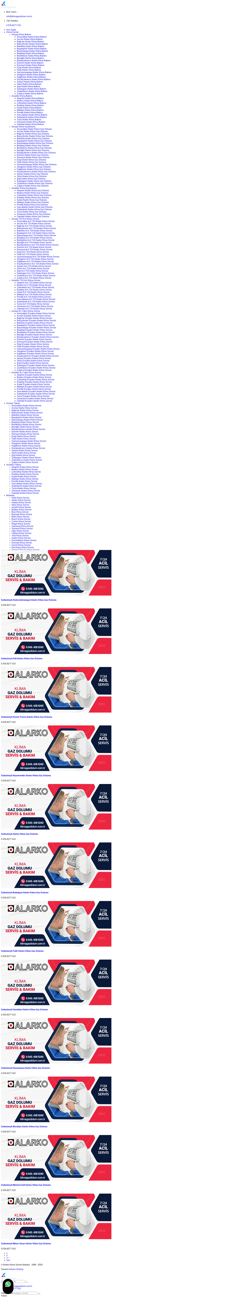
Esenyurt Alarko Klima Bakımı (30, 65)
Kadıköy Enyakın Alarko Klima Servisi (34, 382)
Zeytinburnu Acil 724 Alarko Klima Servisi (36, 275)
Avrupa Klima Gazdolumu (23, 127)
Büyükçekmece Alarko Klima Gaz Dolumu (36, 153)
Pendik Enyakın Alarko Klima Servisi (34, 389)
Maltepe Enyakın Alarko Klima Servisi (34, 387)
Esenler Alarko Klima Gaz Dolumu (33, 155)
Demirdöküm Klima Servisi (24, 540)
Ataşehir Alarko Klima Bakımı (30, 98)
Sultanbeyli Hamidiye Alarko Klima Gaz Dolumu (24, 1009)
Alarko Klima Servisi (21, 500)
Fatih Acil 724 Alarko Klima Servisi (33, 254)
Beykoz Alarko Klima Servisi (25, 469)
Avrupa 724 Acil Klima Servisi (25, 219)
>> (7, 1258)
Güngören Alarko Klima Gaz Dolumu (34, 167)
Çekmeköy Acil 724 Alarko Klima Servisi (35, 287)
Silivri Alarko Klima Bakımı (29, 84)
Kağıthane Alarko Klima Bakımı (31, 77)
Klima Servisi (12, 32)
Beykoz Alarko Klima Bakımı (30, 101)
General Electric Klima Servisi (25, 550)
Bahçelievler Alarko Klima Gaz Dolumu (35, 136)
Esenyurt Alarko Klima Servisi (25, 434)
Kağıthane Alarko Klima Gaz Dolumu (34, 169)
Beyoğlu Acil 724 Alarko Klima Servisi (34, 242)
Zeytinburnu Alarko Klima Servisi (27, 460)
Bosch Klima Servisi (21, 519)
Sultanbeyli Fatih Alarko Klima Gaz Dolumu (22, 951)
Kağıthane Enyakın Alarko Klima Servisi (35, 353)
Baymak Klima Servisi (22, 514)
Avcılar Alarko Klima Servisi (24, 408)
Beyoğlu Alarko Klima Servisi (25, 427)
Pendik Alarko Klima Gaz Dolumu (32, 205)
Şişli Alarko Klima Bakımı (28, 86)
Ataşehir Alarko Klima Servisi (25, 467)
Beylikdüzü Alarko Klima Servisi (26, 424)
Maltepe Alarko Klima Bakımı (30, 110)
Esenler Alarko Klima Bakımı (30, 63)
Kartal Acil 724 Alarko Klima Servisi (33, 292)
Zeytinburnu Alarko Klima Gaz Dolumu (35, 183)
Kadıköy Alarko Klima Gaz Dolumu (33, 197)
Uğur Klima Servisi (20, 531)
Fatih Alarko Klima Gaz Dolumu (31, 162)
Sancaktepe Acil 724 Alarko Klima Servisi (36, 299)
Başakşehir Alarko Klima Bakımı (32, 49)
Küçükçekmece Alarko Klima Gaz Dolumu (36, 171)
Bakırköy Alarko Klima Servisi (25, 415)
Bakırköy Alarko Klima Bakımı (30, 46)
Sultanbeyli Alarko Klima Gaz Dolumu (34, 209)
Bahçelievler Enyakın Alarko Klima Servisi (36, 320)
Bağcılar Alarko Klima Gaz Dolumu (33, 134)
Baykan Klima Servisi (22, 509)
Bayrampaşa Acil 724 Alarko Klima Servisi (36, 235)
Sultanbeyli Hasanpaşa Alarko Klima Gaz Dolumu (25, 1068)
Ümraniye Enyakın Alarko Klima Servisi (35, 398)
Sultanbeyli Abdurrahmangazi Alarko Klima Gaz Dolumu (28, 600)
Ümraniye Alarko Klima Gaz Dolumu (33, 214)
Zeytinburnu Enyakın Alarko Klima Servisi (36, 368)
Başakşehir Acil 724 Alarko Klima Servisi (36, 233)
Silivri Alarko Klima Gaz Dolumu (32, 176)
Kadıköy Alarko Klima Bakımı (30, 105)
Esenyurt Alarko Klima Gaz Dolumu (33, 157)
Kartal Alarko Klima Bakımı (29, 108)
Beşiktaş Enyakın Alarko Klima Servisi (34, 330)
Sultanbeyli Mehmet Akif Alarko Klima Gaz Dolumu (26, 1185)
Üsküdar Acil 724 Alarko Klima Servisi (34, 309)
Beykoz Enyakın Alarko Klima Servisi (34, 377)
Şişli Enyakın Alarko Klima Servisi (32, 363)
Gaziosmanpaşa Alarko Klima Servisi (29, 441)
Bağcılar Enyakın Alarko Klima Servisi (34, 318)
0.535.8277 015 (13, 25)
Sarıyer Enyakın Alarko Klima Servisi (34, 358)
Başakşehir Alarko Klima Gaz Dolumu (34, 141)
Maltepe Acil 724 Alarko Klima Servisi (34, 294)
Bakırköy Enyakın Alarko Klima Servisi (34, 323)
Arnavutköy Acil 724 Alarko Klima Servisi (36, 221)
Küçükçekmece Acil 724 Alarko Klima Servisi (37, 264)
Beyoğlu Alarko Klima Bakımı (30, 58)
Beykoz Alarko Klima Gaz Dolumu (32, 193)
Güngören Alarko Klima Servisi (26, 443)
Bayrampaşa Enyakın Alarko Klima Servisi (36, 327)
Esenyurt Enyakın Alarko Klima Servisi (35, 342)
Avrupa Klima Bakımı (21, 34)
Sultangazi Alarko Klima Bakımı (31, 89)
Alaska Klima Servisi (21, 502)
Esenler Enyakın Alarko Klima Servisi (34, 339)
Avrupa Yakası (13, 403)
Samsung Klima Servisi (22, 526)
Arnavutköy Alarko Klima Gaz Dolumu (34, 129)
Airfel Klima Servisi (20, 498)
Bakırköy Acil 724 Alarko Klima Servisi (34, 231)
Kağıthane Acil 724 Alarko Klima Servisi (35, 261)
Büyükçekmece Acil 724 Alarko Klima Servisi (37, 245)
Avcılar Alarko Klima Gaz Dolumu (32, 131)
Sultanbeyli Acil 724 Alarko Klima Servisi (36, 301)
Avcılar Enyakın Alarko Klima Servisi (34, 316)
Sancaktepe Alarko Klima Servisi (27, 483)
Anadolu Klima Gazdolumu (24, 188)
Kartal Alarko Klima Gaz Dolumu (32, 200)
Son (8, 1260)
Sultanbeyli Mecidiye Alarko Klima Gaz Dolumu (24, 1126)
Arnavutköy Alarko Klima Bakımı (32, 37)
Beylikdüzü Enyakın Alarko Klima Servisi (36, 332)
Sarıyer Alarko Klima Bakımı (30, 82)
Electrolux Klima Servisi (23, 547)
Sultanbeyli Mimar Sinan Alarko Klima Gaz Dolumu (26, 1243)
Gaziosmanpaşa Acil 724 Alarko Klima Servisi (38, 257)
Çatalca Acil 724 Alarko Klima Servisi (34, 278)
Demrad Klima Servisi (22, 543)
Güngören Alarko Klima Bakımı (31, 75)
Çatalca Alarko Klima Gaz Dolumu (33, 186)
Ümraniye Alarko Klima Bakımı (31, 122)
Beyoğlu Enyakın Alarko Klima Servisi (34, 335)
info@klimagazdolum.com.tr (19, 16)
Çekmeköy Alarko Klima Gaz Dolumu (34, 195)
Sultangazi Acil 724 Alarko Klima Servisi (35, 273)
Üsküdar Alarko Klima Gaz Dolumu (33, 216)
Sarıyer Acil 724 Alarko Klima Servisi (34, 266)
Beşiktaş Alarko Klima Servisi (25, 422)
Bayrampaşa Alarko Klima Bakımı (32, 51)
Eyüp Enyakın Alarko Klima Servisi (33, 344)
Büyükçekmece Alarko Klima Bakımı (33, 60)
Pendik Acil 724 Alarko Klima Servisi (34, 297)
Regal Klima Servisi (21, 524)
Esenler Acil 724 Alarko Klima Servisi (34, 247)
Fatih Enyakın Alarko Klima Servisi (33, 346)
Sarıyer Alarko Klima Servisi (25, 450)
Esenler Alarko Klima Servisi (25, 431)
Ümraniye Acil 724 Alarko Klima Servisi (35, 306)
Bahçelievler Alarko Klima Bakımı (32, 44)
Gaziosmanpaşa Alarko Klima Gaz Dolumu (37, 164)
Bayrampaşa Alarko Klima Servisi (27, 420)
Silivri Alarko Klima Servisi (24, 453)
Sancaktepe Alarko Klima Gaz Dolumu (35, 207)
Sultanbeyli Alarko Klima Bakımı (32, 117)
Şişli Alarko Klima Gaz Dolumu (31, 179)
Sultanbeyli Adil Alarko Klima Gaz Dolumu (21, 658)
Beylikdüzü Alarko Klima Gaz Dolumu (34, 148)
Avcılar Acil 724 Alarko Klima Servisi (34, 223)
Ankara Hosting (16, 1269)
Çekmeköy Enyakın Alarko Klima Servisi (35, 379)
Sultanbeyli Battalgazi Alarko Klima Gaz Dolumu (24, 892)
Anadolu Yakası (13, 465)
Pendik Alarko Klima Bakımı (30, 112)
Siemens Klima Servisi (22, 528)
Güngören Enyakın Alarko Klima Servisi (35, 351)
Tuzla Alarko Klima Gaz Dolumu (32, 212)
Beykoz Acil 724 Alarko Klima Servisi (34, 285)
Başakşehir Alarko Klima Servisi (26, 417)
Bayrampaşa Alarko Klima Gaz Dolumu (35, 143)
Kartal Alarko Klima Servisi (24, 476)
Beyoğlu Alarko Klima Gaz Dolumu (33, 150)
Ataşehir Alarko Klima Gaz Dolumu (33, 190)
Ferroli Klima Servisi (21, 545)
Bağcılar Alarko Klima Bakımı (30, 41)
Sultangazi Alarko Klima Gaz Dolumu (34, 181)
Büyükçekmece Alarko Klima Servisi (28, 429)
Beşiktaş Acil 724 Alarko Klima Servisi (34, 238)
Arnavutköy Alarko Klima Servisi (26, 405)
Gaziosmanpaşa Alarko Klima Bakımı (34, 72)
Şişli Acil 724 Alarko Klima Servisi (32, 271)
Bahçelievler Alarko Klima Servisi (27, 413)
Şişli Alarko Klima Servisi (23, 455)
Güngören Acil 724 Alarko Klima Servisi (35, 259)
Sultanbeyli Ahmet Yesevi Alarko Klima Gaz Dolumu (26, 717)
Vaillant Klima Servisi (21, 533)
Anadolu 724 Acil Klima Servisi (26, 280)
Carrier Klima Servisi (21, 521)
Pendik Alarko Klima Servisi (24, 481)
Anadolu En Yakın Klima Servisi (26, 372)
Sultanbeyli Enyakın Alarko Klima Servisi (36, 394)
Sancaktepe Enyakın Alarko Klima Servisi (36, 391)
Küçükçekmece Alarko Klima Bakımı (33, 79)
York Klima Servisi (20, 535)
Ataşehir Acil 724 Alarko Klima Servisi (34, 283)
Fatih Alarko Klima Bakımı (29, 70)
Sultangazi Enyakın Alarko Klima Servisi (35, 365)
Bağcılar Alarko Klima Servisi (25, 410)
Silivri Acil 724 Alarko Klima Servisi (33, 268)
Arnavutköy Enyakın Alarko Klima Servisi (36, 313)
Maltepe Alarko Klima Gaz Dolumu (33, 202)
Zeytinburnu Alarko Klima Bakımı (32, 91)
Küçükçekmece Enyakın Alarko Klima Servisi (38, 356)
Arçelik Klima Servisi (21, 507)
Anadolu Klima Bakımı (22, 96)
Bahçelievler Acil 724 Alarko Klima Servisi (36, 228)
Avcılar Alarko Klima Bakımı (30, 39)
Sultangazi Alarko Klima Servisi (26, 457)
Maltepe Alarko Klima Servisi (25, 479)
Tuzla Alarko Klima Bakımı (29, 119)
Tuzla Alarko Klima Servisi (24, 488)
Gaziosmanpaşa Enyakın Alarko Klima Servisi (38, 349)
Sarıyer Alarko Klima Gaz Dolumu (32, 174)
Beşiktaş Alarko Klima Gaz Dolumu (33, 145)
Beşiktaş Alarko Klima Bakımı (30, 53)
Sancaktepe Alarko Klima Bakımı (32, 115)
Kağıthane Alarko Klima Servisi (26, 446)
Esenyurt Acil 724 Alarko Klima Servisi (34, 249)
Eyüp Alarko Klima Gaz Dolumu (31, 160)
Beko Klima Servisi (20, 517)
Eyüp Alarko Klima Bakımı (29, 67)
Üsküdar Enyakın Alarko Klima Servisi (34, 401)
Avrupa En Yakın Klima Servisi (26, 311)
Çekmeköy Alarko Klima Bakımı (31, 103)
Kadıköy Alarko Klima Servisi (25, 474)
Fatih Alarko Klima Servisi (24, 439)
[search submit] (39, 1293)
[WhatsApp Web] (8, 1286)
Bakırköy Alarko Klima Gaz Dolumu (33, 138)
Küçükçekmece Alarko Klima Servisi (28, 448)
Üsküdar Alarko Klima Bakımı (30, 124)
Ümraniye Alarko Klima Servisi (26, 491)
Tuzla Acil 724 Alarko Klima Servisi (33, 304)
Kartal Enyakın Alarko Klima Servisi (33, 384)
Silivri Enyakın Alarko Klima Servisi (33, 361)
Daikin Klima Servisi (21, 538)
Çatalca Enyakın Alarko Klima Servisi (34, 370)
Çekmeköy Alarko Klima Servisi (26, 472)
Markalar (10, 495)
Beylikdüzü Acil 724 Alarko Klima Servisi (36, 240)
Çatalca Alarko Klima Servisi (25, 462)
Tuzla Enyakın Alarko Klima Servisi (33, 396)
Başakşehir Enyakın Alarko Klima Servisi (36, 325)
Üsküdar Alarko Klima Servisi (25, 493)
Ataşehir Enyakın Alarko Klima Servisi (34, 375)
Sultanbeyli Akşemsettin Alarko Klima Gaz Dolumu (26, 775)
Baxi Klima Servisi (20, 512)
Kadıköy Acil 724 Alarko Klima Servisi (34, 290)
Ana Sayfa (11, 30)
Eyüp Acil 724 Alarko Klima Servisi (33, 252)
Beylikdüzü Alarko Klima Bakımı (32, 56)
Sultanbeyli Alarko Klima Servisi (26, 486)
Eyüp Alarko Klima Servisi (24, 436)
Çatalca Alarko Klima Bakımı (30, 93)
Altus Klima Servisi (20, 505)
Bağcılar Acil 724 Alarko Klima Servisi (34, 226)
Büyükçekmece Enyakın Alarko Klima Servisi (38, 337)
